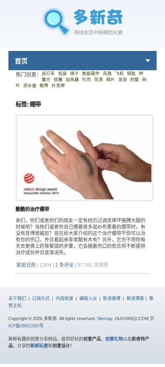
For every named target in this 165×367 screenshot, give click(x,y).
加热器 (72, 79)
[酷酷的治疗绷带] (84, 204)
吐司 (86, 79)
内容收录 (64, 298)
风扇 (107, 73)
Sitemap (105, 318)
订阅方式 (41, 298)
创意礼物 (114, 339)
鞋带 (44, 85)
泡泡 (122, 79)
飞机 (119, 73)
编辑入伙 (88, 298)
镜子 (74, 73)
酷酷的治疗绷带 (32, 209)
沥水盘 (29, 85)
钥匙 (131, 73)
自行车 (48, 73)
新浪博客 (135, 298)
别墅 (134, 79)
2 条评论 (64, 265)
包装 (62, 73)
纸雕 (58, 79)
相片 (110, 79)
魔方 (46, 79)
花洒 (98, 79)
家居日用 (26, 265)
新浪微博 (112, 298)
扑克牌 (58, 85)
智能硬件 (91, 73)
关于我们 (17, 298)
